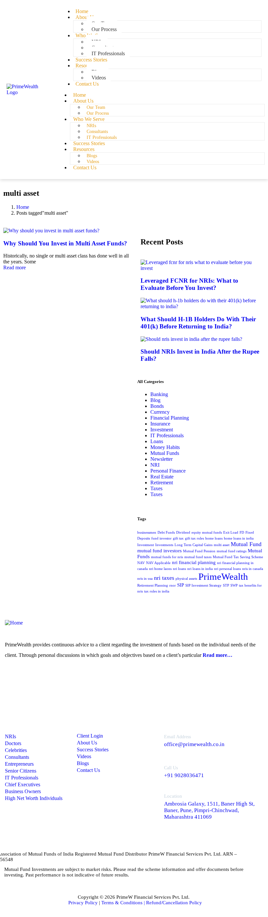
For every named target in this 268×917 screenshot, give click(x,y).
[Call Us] (151, 769)
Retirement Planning (152, 585)
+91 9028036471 (184, 775)
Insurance (160, 423)
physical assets (186, 578)
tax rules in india (156, 591)
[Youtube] (46, 678)
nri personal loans (227, 569)
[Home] (14, 622)
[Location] (151, 804)
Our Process (98, 113)
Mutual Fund (246, 544)
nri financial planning (194, 562)
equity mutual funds (207, 532)
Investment (161, 429)
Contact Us (87, 84)
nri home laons (160, 569)
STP (226, 585)
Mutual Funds (164, 453)
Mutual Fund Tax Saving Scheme (238, 557)
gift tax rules (194, 538)
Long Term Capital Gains (193, 545)
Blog (155, 400)
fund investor (161, 538)
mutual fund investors (159, 550)
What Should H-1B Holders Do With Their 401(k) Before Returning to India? (198, 323)
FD (242, 532)
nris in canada (252, 569)
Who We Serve (89, 119)
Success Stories (89, 143)
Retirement (161, 482)
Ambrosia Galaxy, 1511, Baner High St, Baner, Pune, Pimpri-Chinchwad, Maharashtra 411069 (209, 810)
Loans (156, 441)
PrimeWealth (223, 576)
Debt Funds (166, 532)
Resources (86, 65)
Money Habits (165, 447)
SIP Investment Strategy (203, 585)
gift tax (178, 538)
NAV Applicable (158, 563)
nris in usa (145, 578)
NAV (141, 563)
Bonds (157, 406)
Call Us (171, 767)
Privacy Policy (83, 902)
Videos (93, 161)
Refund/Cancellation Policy (174, 902)
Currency (160, 412)
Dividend (183, 532)
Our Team (96, 107)
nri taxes (164, 578)
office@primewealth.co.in (194, 744)
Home (79, 95)
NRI (154, 465)
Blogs (92, 155)
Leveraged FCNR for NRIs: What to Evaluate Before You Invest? (189, 284)
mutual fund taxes (197, 557)
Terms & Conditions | (123, 902)
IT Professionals (102, 137)
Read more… (217, 655)
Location (173, 796)
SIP (180, 585)
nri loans (179, 569)
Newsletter (161, 459)
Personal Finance (168, 471)
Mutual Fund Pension (199, 551)
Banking (159, 394)
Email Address (177, 736)
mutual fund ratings (231, 551)
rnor (172, 585)
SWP (234, 585)
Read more (14, 267)
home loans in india (239, 538)
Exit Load (230, 532)
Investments (164, 545)
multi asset (221, 545)
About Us (85, 17)
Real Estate (162, 476)
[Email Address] (151, 738)
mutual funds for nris (167, 557)
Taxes (156, 488)
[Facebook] (28, 678)
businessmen (146, 532)
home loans (214, 538)
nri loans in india (200, 569)
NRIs (91, 125)
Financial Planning (169, 418)
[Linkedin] (11, 678)
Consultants (97, 131)
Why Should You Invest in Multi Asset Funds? (65, 243)
